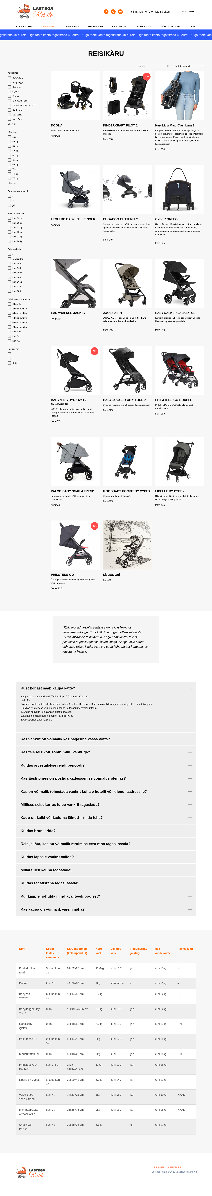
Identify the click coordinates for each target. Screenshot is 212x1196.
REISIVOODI (95, 26)
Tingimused (158, 1167)
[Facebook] (106, 11)
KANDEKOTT (120, 26)
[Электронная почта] (120, 11)
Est (183, 11)
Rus (192, 11)
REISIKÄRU (50, 26)
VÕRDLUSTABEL (171, 26)
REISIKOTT (72, 26)
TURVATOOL (144, 26)
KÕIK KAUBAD (25, 26)
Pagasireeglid (174, 1167)
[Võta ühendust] (113, 11)
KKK (193, 26)
